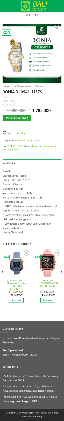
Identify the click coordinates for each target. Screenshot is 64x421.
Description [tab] (9, 162)
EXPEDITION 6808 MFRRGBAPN (48, 284)
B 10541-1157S (16, 146)
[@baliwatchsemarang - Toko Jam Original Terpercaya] (34, 6)
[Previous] (3, 279)
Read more (16, 300)
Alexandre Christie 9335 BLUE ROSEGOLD (16, 286)
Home (6, 86)
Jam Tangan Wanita (22, 86)
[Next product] (5, 103)
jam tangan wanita (12, 149)
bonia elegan (31, 146)
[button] (5, 6)
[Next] (61, 279)
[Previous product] (12, 103)
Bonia (39, 86)
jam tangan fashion (48, 146)
